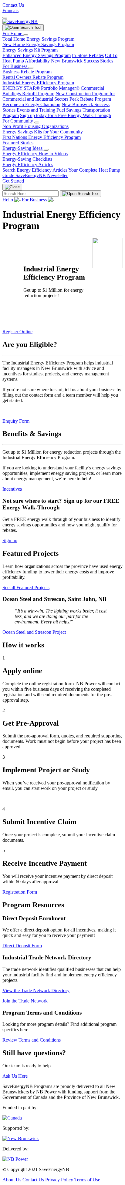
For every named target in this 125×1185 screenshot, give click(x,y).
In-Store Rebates (88, 55)
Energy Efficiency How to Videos (35, 153)
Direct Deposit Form (22, 945)
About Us (11, 1179)
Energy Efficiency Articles (27, 164)
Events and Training (36, 109)
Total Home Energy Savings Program (38, 39)
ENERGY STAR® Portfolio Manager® (40, 88)
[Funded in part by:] (12, 1117)
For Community (18, 120)
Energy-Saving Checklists (27, 159)
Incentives (12, 489)
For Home (12, 33)
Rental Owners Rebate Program (32, 77)
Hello (7, 199)
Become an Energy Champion (31, 104)
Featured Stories (17, 142)
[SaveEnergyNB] (20, 21)
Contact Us (13, 5)
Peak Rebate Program (90, 99)
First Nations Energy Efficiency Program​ (41, 137)
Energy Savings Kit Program (30, 49)
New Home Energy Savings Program (38, 44)
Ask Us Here (15, 1076)
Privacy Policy (59, 1179)
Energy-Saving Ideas (23, 148)
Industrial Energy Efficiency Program (38, 82)
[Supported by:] (20, 1138)
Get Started (13, 180)
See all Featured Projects (25, 587)
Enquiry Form (15, 421)
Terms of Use (87, 1179)
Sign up (9, 540)
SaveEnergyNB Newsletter (41, 175)
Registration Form (19, 892)
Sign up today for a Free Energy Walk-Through (65, 115)
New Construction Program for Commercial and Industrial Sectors (58, 96)
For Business (15, 66)
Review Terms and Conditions (31, 1039)
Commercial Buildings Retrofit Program (53, 91)
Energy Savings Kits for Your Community (42, 131)
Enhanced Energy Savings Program (36, 55)
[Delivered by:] (15, 1159)
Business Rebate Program (27, 71)
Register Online (17, 331)
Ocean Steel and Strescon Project (34, 632)
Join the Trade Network (25, 1000)
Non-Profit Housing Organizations (35, 126)
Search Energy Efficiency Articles (34, 170)
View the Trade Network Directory (35, 990)
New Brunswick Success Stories (82, 60)
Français (10, 10)
